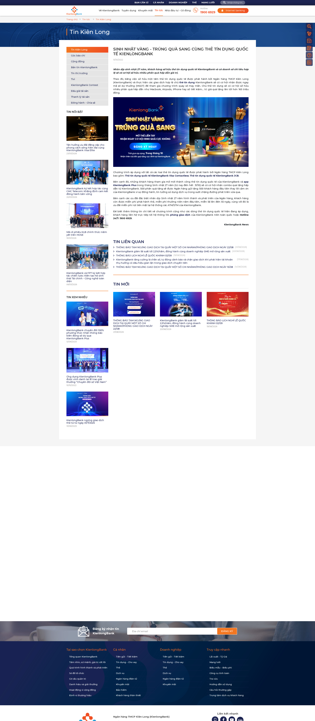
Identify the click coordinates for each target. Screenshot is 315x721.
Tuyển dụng (129, 10)
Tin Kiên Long (79, 49)
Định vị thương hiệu (80, 695)
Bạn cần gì (141, 2)
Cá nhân (158, 2)
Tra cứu (214, 678)
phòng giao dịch (180, 214)
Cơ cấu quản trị (77, 678)
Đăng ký (227, 631)
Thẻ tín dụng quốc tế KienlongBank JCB (214, 175)
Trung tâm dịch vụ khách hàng (227, 695)
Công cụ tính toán (219, 673)
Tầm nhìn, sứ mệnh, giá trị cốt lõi (87, 662)
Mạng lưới (208, 2)
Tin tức (159, 10)
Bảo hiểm (121, 690)
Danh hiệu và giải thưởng (83, 684)
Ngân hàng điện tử (126, 678)
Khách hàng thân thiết (128, 695)
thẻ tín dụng (187, 82)
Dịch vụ (120, 673)
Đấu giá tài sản (79, 90)
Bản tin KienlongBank (84, 67)
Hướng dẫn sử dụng (221, 684)
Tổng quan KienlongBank (83, 656)
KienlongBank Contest (84, 85)
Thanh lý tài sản (80, 96)
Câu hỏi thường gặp (220, 690)
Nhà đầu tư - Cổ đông (178, 10)
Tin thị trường (79, 73)
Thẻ (194, 2)
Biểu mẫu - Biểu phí (221, 667)
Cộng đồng (77, 61)
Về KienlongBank (109, 10)
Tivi (73, 79)
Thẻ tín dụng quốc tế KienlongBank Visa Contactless (157, 175)
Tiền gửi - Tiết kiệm (126, 656)
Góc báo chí (78, 55)
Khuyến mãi (145, 10)
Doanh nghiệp (178, 2)
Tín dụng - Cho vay (126, 662)
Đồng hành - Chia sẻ (83, 102)
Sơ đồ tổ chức (76, 673)
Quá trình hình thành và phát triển (88, 667)
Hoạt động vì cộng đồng (82, 690)
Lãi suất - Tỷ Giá (218, 656)
